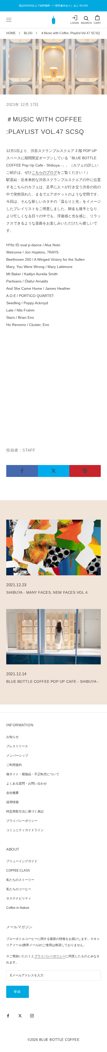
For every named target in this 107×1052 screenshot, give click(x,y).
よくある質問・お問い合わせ (26, 783)
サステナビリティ (18, 898)
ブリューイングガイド (21, 861)
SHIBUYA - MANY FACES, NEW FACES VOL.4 (47, 592)
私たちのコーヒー (18, 889)
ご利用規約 (14, 765)
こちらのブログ (44, 172)
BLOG (28, 33)
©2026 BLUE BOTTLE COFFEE (53, 1040)
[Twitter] (20, 1015)
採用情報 (12, 802)
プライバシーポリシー (21, 821)
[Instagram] (32, 1015)
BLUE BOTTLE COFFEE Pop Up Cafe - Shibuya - (52, 681)
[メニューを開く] (8, 20)
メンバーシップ (17, 755)
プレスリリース (17, 746)
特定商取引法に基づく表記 (25, 811)
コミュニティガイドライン (25, 830)
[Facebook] (8, 1015)
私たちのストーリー (20, 880)
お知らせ (12, 737)
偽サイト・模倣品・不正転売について (32, 774)
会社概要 (12, 793)
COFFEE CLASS (18, 870)
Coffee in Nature (17, 908)
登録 (17, 991)
